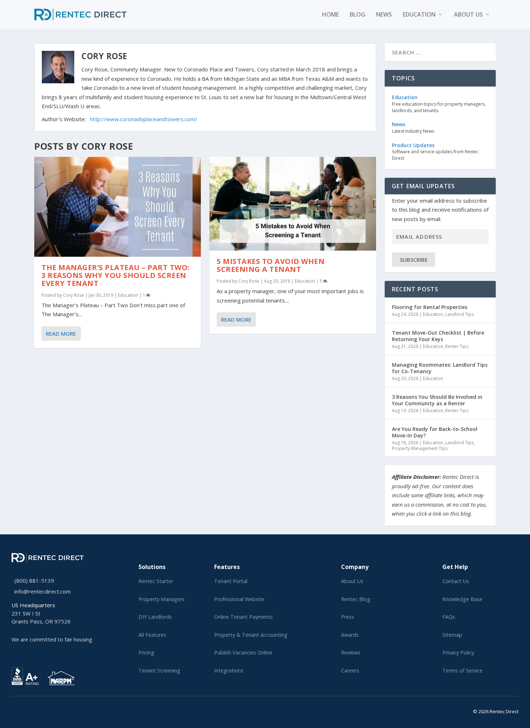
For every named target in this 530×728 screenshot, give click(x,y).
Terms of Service (462, 670)
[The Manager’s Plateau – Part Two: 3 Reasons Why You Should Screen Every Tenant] (117, 207)
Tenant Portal (230, 581)
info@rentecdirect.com (42, 591)
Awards (350, 634)
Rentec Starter (155, 581)
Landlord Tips (459, 314)
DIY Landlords (155, 616)
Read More (61, 333)
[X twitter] (14, 710)
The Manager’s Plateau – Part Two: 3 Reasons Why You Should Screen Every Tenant (115, 275)
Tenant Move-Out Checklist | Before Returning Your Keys (438, 336)
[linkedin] (25, 710)
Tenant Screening (159, 670)
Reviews (350, 652)
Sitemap (452, 634)
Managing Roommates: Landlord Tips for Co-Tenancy (439, 368)
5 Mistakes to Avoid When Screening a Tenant (270, 265)
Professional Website (239, 599)
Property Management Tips (419, 448)
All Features (152, 634)
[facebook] (19, 710)
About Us (352, 581)
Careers (350, 670)
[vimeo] (37, 710)
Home (330, 15)
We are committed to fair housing (52, 639)
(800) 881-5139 (34, 580)
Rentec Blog (355, 599)
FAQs (448, 616)
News (384, 15)
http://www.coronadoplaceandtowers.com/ (143, 119)
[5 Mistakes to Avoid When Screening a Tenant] (292, 204)
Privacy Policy (458, 652)
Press (347, 616)
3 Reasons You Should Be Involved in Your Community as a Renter (437, 400)
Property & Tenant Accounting (250, 634)
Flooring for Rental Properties (429, 307)
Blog (357, 15)
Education (419, 15)
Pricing (146, 652)
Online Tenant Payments (243, 616)
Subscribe (414, 259)
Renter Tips (456, 346)
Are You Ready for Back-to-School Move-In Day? (434, 432)
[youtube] (31, 710)
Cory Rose (73, 295)
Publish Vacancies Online (243, 652)
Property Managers (161, 599)
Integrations (228, 670)
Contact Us (455, 581)
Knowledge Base (462, 599)
